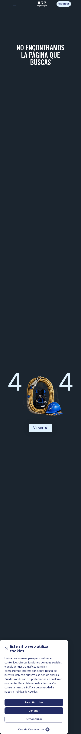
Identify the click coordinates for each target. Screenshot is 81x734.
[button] (14, 4)
